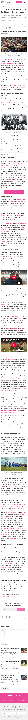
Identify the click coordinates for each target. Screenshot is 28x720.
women (16, 495)
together (12, 219)
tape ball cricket (19, 261)
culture (12, 201)
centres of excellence (14, 410)
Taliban (3, 486)
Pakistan (19, 163)
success (12, 512)
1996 (17, 318)
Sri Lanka (13, 390)
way (23, 208)
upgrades (4, 410)
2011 (5, 320)
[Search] (25, 644)
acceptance (20, 514)
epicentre (14, 76)
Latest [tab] (6, 644)
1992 (7, 318)
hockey (22, 328)
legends (3, 304)
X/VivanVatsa (14, 135)
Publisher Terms (14, 708)
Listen (24, 24)
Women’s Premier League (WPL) (14, 528)
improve (4, 497)
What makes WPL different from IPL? (10, 649)
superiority (4, 146)
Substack (6, 717)
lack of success (7, 326)
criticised (7, 424)
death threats (11, 506)
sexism (18, 506)
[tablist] (5, 644)
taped (14, 291)
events (18, 171)
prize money (5, 534)
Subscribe (19, 2)
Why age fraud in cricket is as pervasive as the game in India (10, 663)
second (21, 65)
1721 (4, 111)
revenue (19, 394)
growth (13, 538)
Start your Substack (10, 713)
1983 (24, 316)
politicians (8, 223)
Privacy (10, 709)
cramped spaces (13, 257)
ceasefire (4, 241)
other (21, 428)
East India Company (13, 103)
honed (10, 309)
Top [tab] (3, 644)
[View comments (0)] (6, 27)
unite (11, 208)
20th (17, 330)
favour (3, 150)
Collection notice (21, 709)
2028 (21, 568)
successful (22, 177)
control (16, 398)
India (14, 163)
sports (20, 326)
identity (20, 201)
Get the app (21, 713)
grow (9, 428)
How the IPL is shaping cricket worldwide (8, 676)
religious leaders (20, 223)
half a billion (10, 175)
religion (3, 215)
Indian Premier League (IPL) (10, 378)
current (13, 486)
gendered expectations (17, 508)
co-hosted (9, 563)
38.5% (11, 402)
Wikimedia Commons (14, 55)
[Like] (2, 27)
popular (13, 152)
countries (16, 208)
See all (4, 688)
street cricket (8, 263)
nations (10, 179)
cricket (3, 78)
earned (3, 372)
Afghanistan (5, 167)
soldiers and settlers (7, 63)
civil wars (15, 237)
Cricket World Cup (15, 316)
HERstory (4, 6)
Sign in (25, 2)
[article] (14, 653)
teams (24, 512)
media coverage (10, 359)
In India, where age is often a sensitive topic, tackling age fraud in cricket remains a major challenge (10, 667)
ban (17, 486)
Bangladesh (9, 165)
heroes (24, 320)
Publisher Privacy (21, 706)
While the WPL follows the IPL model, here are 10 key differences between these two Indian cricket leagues (10, 653)
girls (23, 495)
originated (9, 59)
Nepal (16, 165)
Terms (14, 709)
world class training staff (9, 412)
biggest (11, 382)
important (20, 199)
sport (6, 210)
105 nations (18, 404)
